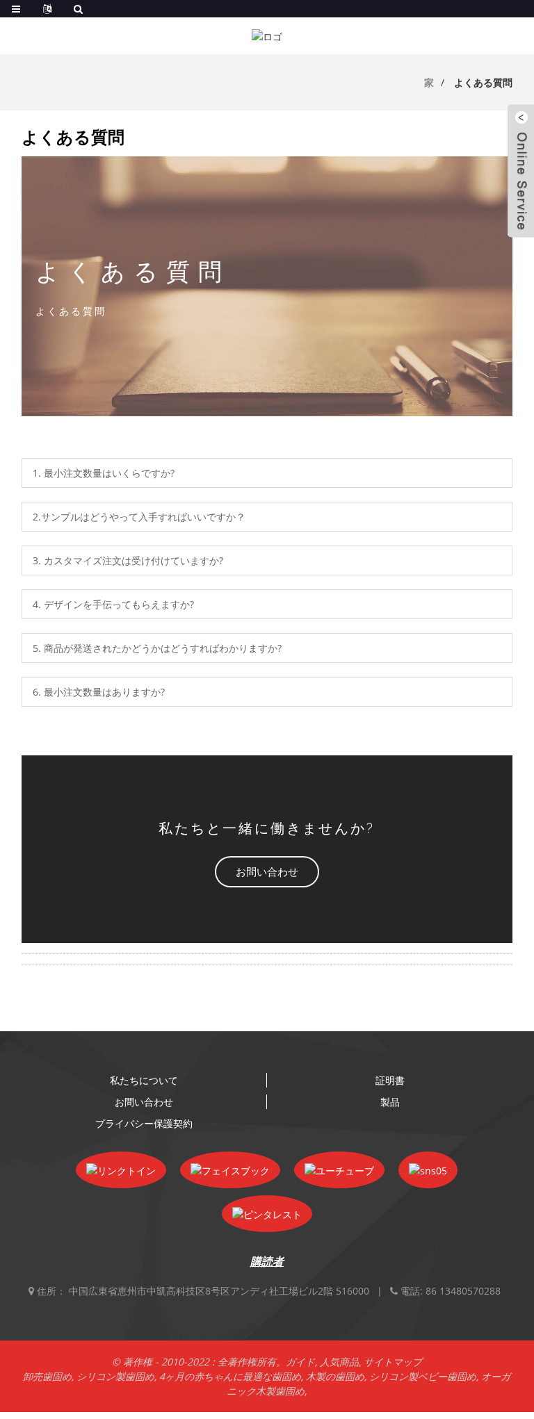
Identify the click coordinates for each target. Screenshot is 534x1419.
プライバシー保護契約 (144, 1123)
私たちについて (144, 1080)
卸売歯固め (47, 1376)
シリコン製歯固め (115, 1376)
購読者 (267, 1261)
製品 (390, 1101)
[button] (267, 871)
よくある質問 (483, 82)
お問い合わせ (144, 1101)
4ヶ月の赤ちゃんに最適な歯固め (230, 1376)
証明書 (390, 1080)
